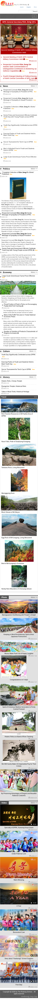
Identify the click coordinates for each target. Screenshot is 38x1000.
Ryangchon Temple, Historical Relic (13, 386)
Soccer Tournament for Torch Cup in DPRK (18, 142)
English (29, 7)
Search (35, 11)
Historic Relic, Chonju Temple (11, 381)
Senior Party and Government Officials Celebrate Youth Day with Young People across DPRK (20, 116)
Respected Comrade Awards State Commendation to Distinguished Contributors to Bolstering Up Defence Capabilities (20, 67)
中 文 (35, 7)
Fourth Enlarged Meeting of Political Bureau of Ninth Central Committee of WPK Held (20, 77)
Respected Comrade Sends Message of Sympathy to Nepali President (18, 99)
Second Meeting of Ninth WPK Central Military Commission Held (18, 58)
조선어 (21, 7)
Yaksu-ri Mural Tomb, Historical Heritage (15, 391)
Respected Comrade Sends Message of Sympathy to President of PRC (18, 90)
